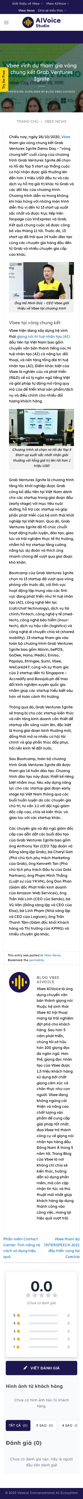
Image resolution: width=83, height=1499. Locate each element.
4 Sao (70, 1425)
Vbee (65, 136)
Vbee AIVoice (56, 3)
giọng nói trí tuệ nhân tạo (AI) (43, 336)
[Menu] (6, 22)
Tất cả (18, 1425)
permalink (36, 960)
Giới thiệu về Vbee (26, 3)
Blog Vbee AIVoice (60, 91)
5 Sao (44, 1425)
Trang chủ (28, 121)
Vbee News (26, 10)
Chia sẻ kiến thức (50, 10)
